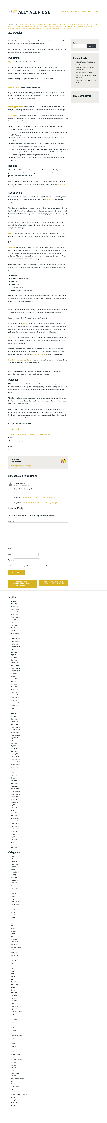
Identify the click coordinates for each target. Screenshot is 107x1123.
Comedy (13, 896)
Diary (12, 907)
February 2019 (15, 786)
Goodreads (19, 360)
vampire (49, 29)
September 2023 (15, 647)
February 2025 (15, 606)
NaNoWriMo (14, 995)
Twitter (25, 323)
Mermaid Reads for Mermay (84, 72)
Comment (12, 521)
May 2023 (13, 655)
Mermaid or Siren (30, 26)
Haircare (13, 960)
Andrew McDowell (19, 483)
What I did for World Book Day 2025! (85, 81)
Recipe (13, 1038)
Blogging (52, 24)
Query (12, 1033)
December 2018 (15, 791)
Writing (54, 29)
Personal (13, 1017)
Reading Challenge (16, 1036)
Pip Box (13, 1022)
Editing (74, 24)
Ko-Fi (10, 233)
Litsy (28, 360)
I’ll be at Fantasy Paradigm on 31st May (85, 63)
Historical (21, 26)
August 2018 (14, 802)
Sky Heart (24, 29)
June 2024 (14, 625)
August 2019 (14, 770)
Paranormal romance (69, 26)
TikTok (10, 337)
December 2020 (15, 727)
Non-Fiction (14, 1001)
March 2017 (14, 848)
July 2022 (13, 676)
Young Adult (61, 29)
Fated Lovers (14, 931)
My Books (40, 26)
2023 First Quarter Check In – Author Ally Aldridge (38, 497)
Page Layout (14, 1009)
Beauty (46, 24)
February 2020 (15, 754)
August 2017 (14, 834)
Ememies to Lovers (16, 915)
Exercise (13, 920)
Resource (13, 1041)
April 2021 (14, 716)
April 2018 (14, 813)
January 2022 (15, 692)
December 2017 (15, 824)
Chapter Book (15, 891)
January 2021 (15, 724)
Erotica (13, 918)
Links (97, 11)
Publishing (80, 26)
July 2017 (13, 837)
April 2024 (14, 631)
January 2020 (15, 756)
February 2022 (15, 689)
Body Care (14, 877)
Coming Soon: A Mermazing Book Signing (84, 68)
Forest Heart (14, 942)
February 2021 (15, 722)
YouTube (68, 29)
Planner (13, 1025)
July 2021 (13, 708)
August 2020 (14, 738)
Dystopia (13, 909)
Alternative (14, 861)
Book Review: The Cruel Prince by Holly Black (54, 583)
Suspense (14, 1076)
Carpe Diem (14, 888)
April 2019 (14, 781)
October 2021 (15, 700)
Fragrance (14, 944)
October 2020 (15, 732)
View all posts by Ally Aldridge (21, 465)
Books (64, 11)
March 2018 (14, 815)
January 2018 (15, 821)
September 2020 (15, 735)
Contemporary (67, 24)
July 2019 (13, 773)
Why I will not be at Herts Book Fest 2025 (85, 76)
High (12, 963)
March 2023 (14, 660)
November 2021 (15, 697)
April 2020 (14, 748)
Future (12, 950)
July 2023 (13, 649)
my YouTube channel (38, 354)
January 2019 (15, 789)
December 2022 (15, 668)
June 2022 (14, 679)
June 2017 (14, 840)
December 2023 (15, 639)
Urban (44, 29)
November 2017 (15, 826)
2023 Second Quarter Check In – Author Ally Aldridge (39, 503)
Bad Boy (40, 24)
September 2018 (15, 799)
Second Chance (15, 1054)
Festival (13, 934)
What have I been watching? (19, 1094)
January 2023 (15, 665)
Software (13, 1068)
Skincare (17, 29)
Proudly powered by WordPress (44, 1120)
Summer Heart (13, 87)
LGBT (12, 974)
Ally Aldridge (34, 12)
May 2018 (13, 810)
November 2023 (15, 641)
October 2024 (15, 614)
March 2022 (14, 687)
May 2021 (13, 714)
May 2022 (13, 681)
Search (75, 43)
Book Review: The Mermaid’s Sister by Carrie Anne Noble (20, 583)
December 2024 (15, 612)
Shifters (11, 29)
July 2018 (13, 805)
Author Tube (34, 24)
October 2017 (15, 829)
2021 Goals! (15, 429)
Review (13, 1043)
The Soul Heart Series (34, 29)
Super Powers (15, 1073)
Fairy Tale (13, 926)
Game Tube (14, 952)
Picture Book (14, 1019)
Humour (13, 971)
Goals (16, 26)
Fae (12, 923)
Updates (74, 11)
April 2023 (14, 657)
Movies (13, 987)
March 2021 (14, 719)
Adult (12, 856)
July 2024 (13, 622)
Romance (87, 26)
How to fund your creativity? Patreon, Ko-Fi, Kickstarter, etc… (31, 434)
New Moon (46, 26)
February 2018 (15, 818)
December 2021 (15, 695)
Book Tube (58, 24)
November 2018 (15, 794)
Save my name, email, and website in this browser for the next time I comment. (36, 566)
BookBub (11, 360)
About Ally (86, 11)
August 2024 (14, 620)
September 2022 (15, 671)
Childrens (13, 893)
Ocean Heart (58, 26)
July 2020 (13, 740)
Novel (52, 26)
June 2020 (14, 743)
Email (10, 554)
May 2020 (13, 746)
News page (51, 200)
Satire (12, 1049)
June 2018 (14, 807)
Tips (12, 1081)
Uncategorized (15, 1086)
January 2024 (15, 636)
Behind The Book (16, 872)
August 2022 (14, 673)
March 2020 (14, 751)
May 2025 (13, 601)
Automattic (68, 1120)
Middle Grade (15, 985)
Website (11, 560)
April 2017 (14, 845)
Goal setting (14, 955)
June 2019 (14, 775)
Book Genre (14, 880)
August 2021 (14, 706)
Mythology (14, 993)
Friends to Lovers (88, 24)
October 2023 (15, 644)
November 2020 (15, 730)
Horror (12, 968)
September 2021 (15, 703)
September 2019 (15, 767)
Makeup (13, 979)
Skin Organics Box (16, 1060)
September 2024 (15, 617)
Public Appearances (15, 107)
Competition (14, 899)
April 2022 (14, 684)
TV (11, 1084)
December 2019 (15, 759)
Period (12, 1014)
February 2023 (15, 663)
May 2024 (13, 628)
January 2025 (15, 609)
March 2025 (14, 604)
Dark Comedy (15, 904)
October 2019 (15, 765)
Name (10, 548)
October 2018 (15, 797)
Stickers (13, 1070)
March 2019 (14, 783)
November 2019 (15, 762)
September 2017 (15, 831)
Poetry (12, 1027)
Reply (16, 492)
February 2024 (15, 633)
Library (13, 977)
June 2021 (14, 711)
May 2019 (13, 778)
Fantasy (79, 24)
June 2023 (14, 652)
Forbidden (14, 939)
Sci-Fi (92, 26)
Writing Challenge (16, 1100)
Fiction (13, 936)
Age (12, 859)
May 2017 (13, 842)
